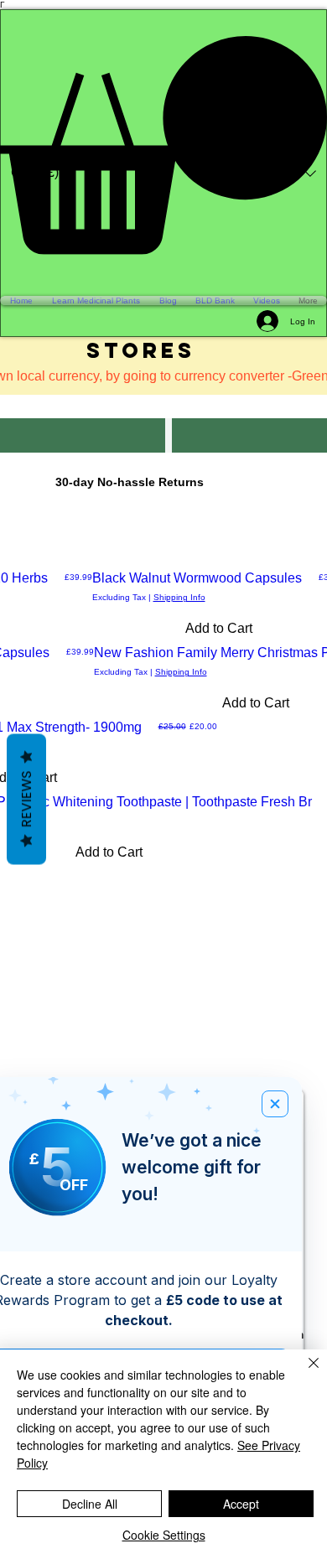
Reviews (26, 799)
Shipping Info (179, 597)
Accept (241, 1503)
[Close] (303, 1373)
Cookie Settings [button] (163, 1534)
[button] (163, 145)
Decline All (89, 1503)
